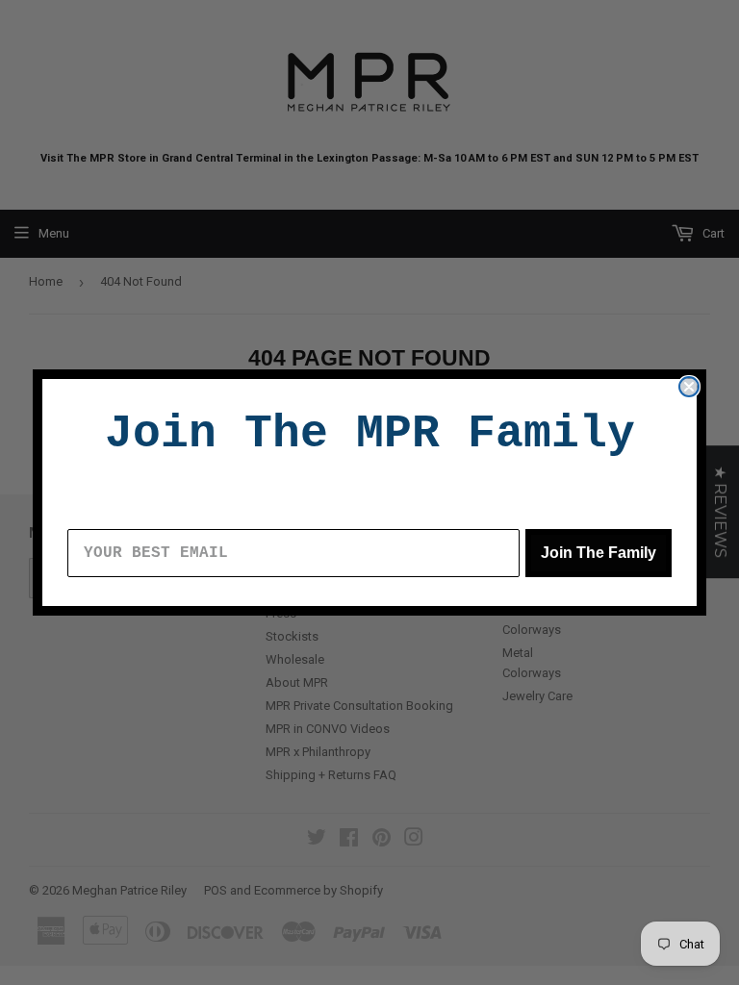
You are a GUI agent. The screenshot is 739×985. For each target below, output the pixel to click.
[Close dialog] (689, 386)
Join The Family (598, 552)
